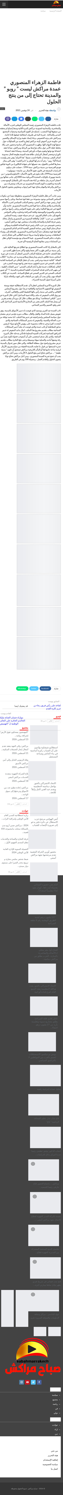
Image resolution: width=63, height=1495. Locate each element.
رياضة (55, 1404)
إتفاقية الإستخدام (50, 1460)
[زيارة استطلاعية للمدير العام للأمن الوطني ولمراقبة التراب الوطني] (7, 1313)
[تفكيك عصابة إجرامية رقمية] (45, 1075)
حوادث (55, 1425)
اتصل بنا (54, 1469)
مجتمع (55, 1400)
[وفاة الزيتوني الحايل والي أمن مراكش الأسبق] (22, 1303)
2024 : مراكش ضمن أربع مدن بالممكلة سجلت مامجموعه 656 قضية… (14, 829)
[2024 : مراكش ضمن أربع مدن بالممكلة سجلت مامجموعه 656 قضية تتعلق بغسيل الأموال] (22, 1322)
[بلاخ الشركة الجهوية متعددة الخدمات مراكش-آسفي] (7, 1303)
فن (56, 1409)
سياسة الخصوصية (50, 1464)
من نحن (54, 1451)
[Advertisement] (31, 45)
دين (56, 1434)
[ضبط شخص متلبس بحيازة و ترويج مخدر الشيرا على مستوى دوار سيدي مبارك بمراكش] (40, 1331)
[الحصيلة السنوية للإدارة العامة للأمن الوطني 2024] (54, 1331)
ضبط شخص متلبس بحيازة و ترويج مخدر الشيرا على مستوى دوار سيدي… (15, 862)
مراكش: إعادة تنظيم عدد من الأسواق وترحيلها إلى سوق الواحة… (16, 791)
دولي (56, 1413)
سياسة (55, 895)
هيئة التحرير (53, 1455)
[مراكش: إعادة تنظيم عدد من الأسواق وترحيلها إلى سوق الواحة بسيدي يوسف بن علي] (22, 1313)
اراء (56, 1430)
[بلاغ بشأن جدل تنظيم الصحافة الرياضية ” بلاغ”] (43, 1104)
